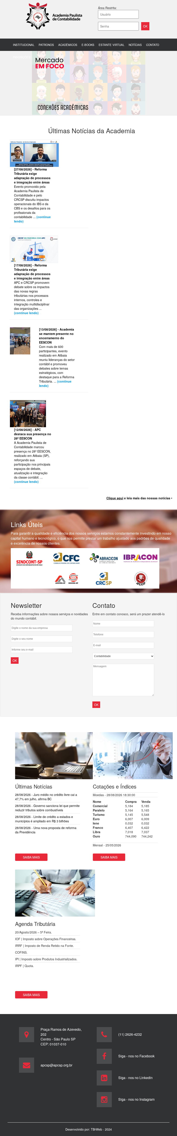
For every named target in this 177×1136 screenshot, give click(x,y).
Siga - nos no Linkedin (135, 1077)
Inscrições (21, 57)
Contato (152, 45)
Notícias (135, 45)
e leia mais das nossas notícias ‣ (139, 498)
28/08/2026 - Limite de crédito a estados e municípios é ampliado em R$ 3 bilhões (44, 819)
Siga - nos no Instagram (136, 1099)
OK (96, 705)
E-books (88, 45)
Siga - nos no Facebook (136, 1055)
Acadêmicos (67, 45)
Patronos (46, 45)
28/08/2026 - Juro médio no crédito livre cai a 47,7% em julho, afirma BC (46, 796)
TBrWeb (97, 1129)
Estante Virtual (111, 45)
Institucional (23, 45)
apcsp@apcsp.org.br (56, 1065)
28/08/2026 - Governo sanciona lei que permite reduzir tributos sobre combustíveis (47, 807)
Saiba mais (31, 857)
